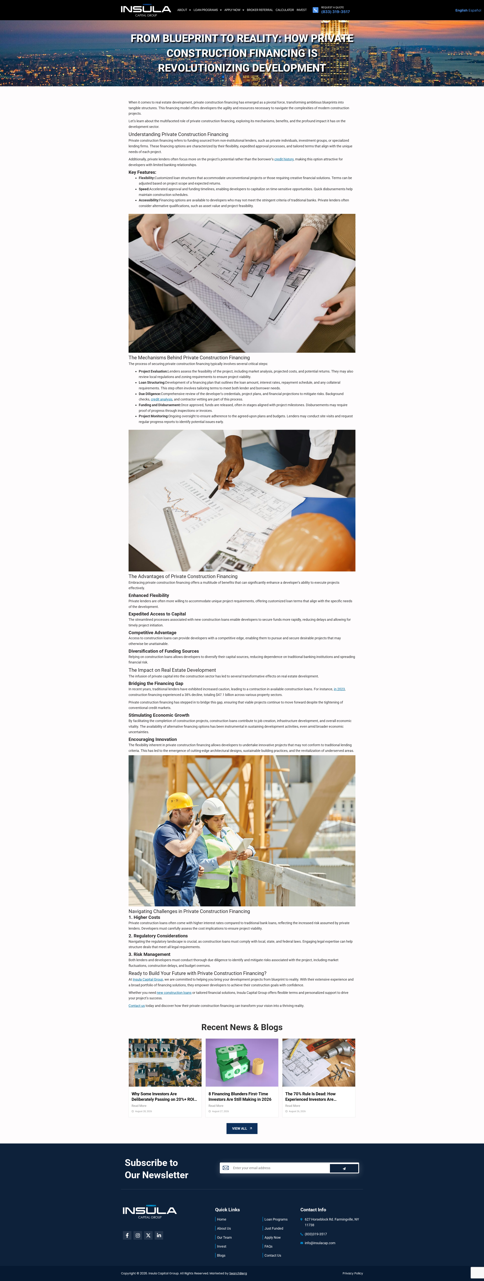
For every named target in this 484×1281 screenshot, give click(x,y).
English (461, 10)
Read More (139, 1106)
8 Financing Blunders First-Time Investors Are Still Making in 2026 (240, 1097)
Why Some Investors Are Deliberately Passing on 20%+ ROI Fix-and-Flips (163, 1097)
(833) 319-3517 (335, 11)
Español (474, 10)
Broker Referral (260, 10)
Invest (302, 10)
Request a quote (332, 7)
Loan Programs (206, 10)
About (182, 10)
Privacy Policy (353, 1273)
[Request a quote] (315, 10)
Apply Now (232, 10)
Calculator (285, 10)
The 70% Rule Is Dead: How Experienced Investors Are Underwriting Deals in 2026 (310, 1097)
